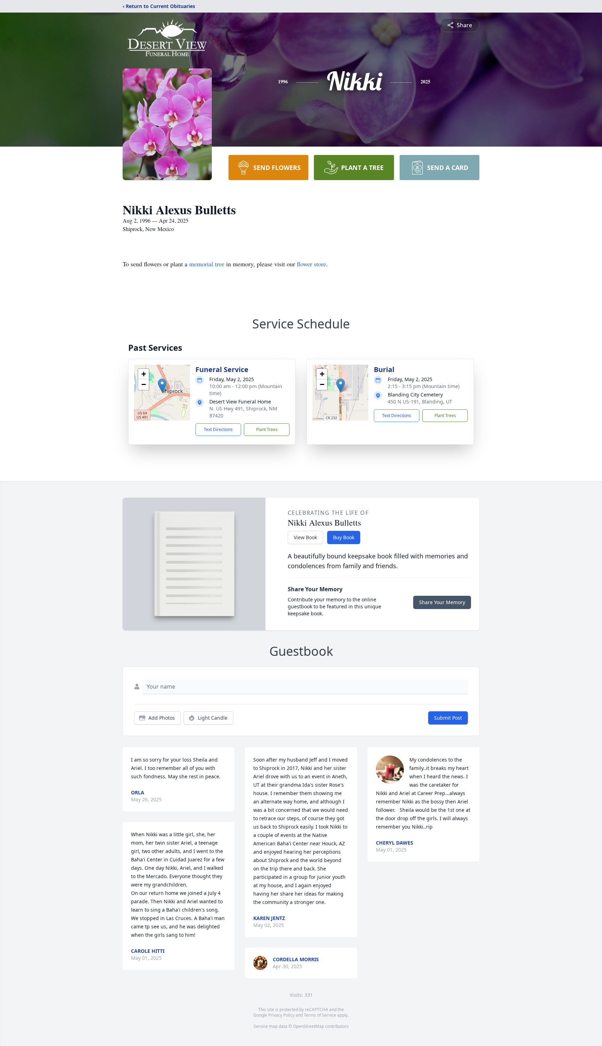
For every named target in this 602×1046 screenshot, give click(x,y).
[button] (162, 385)
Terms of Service (320, 1015)
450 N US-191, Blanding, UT (420, 401)
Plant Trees (267, 429)
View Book (305, 537)
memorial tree (206, 264)
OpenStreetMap (308, 1026)
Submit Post (448, 717)
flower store (311, 264)
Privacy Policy (281, 1015)
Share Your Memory (442, 602)
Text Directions (218, 429)
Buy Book (343, 537)
